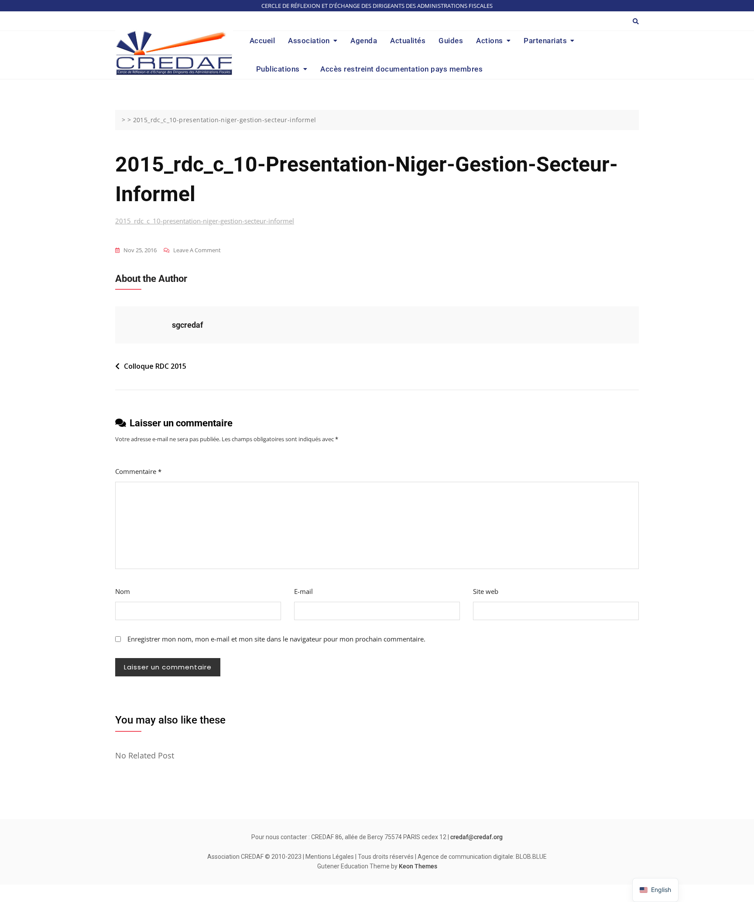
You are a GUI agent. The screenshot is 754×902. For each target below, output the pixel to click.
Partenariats (545, 40)
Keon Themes (418, 866)
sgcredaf (187, 324)
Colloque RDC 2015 (155, 366)
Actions (489, 40)
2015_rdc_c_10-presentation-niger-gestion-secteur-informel (204, 220)
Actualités (407, 40)
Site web (485, 591)
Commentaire (138, 471)
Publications (278, 69)
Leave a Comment (197, 251)
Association (309, 40)
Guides (451, 40)
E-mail (303, 591)
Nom (122, 591)
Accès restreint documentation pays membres (401, 69)
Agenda (363, 40)
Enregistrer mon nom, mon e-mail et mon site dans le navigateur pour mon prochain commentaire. (276, 638)
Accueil (262, 40)
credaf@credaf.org (476, 836)
